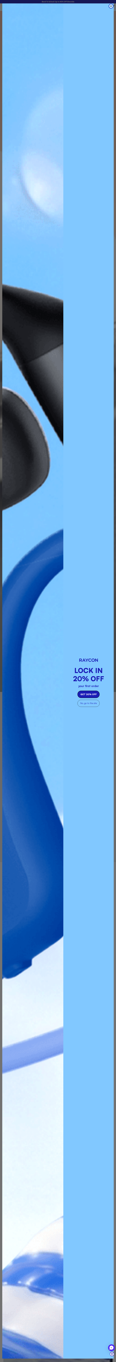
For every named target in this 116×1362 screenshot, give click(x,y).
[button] (111, 1347)
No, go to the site (88, 703)
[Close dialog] (111, 6)
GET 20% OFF (88, 694)
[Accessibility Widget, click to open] (112, 1354)
